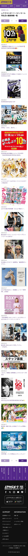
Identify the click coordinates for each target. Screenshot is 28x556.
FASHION (4, 6)
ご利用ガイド (5, 530)
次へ (23, 21)
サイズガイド (5, 533)
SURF (11, 6)
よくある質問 (5, 536)
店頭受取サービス (6, 515)
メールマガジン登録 (18, 521)
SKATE (24, 6)
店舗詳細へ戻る (5, 10)
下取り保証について (7, 527)
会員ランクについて (7, 518)
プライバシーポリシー (8, 545)
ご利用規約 (11, 548)
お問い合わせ (5, 539)
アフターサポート (6, 524)
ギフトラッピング (6, 521)
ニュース (16, 518)
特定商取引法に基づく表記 (19, 545)
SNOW (18, 6)
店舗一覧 (16, 515)
